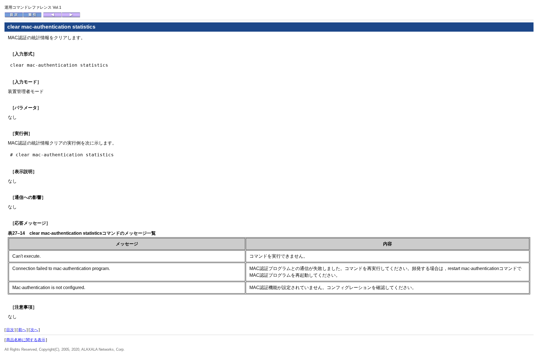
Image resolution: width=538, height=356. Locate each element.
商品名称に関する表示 (25, 340)
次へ (34, 329)
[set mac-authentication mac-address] (71, 16)
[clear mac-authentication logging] (52, 16)
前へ (22, 329)
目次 (10, 329)
